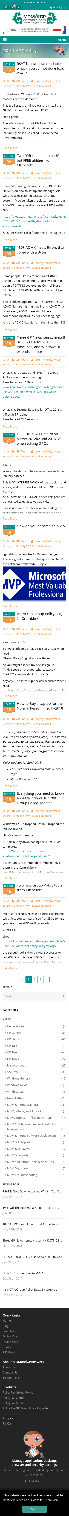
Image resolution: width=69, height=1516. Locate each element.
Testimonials (11, 1378)
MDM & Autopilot (36, 1142)
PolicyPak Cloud (13, 1398)
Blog (5, 1326)
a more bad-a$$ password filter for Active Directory (34, 237)
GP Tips (36, 1052)
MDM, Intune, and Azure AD (36, 1111)
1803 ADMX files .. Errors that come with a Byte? (40, 250)
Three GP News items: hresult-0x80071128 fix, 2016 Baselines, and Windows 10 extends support (41, 344)
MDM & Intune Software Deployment (36, 1136)
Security (36, 1072)
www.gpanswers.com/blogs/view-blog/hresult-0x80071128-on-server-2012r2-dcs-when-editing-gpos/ (33, 391)
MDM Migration (36, 1168)
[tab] (34, 1019)
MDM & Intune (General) (36, 1105)
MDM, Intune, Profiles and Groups (36, 1118)
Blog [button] (8, 1019)
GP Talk (36, 1046)
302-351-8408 (39, 2)
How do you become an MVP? (41, 526)
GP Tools (22, 81)
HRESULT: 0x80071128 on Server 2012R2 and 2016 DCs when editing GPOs (40, 439)
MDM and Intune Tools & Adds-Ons (36, 1162)
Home (7, 1320)
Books (7, 1347)
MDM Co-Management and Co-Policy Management (36, 1126)
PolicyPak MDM (13, 1403)
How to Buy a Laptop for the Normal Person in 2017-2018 (40, 706)
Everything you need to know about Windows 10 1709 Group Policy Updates (40, 798)
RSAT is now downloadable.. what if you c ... (32, 1191)
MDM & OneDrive (36, 1149)
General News (36, 1026)
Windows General (36, 1078)
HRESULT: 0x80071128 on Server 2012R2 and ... (34, 1257)
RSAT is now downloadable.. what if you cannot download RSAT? (40, 68)
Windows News (36, 1085)
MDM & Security (36, 1155)
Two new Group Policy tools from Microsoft (39, 887)
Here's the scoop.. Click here (22, 144)
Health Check (11, 1342)
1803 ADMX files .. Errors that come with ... (32, 1224)
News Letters (36, 1098)
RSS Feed (9, 1352)
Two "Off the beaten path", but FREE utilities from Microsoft (38, 160)
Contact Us (10, 1372)
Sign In (53, 7)
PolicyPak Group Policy (18, 1392)
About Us (9, 1367)
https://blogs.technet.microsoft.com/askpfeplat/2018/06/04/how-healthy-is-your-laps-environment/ (34, 221)
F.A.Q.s (7, 1423)
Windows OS (36, 1092)
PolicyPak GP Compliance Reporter (26, 1408)
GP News (36, 1039)
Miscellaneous (36, 1065)
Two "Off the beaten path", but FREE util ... (31, 1208)
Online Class (11, 1336)
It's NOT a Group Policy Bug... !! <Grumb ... (30, 1290)
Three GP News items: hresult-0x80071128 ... (32, 1240)
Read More (10, 148)
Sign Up (62, 7)
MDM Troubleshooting (36, 1175)
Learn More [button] (51, 1500)
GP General (36, 1033)
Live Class (9, 1331)
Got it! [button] (34, 1509)
